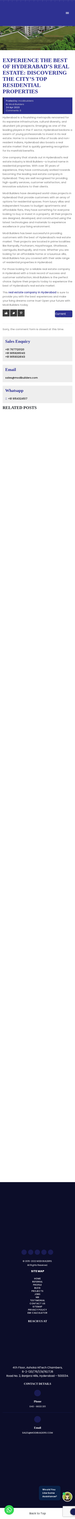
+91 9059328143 (15, 357)
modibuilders (25, 100)
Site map (37, 1271)
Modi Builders (16, 104)
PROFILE (37, 1284)
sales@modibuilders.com (21, 377)
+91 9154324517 (17, 398)
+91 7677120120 (14, 349)
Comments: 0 (13, 110)
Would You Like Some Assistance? (49, 1493)
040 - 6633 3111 (37, 1406)
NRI (37, 1297)
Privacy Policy (37, 1309)
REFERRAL (37, 1281)
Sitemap (37, 1306)
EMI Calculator (37, 1312)
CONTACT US (37, 1303)
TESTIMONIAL (37, 1300)
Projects (38, 1291)
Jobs (38, 1294)
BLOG (37, 1287)
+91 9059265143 (15, 353)
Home (37, 1278)
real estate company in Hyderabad (32, 292)
